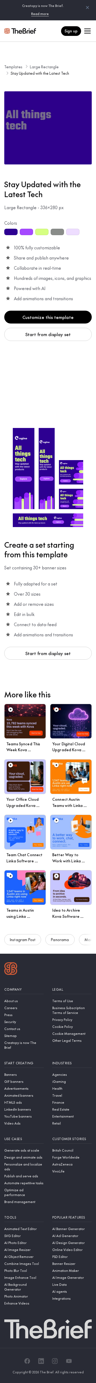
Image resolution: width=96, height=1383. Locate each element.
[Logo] (10, 969)
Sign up (71, 30)
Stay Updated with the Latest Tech (40, 73)
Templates (13, 66)
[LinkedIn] (41, 1361)
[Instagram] (55, 1361)
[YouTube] (69, 1361)
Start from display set (48, 334)
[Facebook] (27, 1361)
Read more (40, 14)
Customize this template (48, 317)
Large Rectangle (44, 66)
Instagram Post (22, 939)
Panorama (60, 939)
